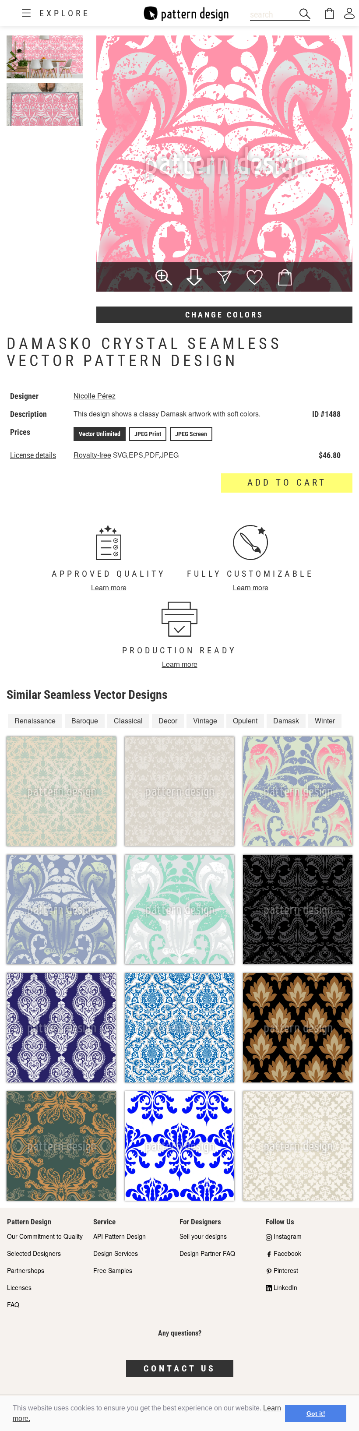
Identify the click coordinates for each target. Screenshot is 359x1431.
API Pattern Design (119, 1236)
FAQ (13, 1304)
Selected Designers (34, 1253)
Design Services (115, 1253)
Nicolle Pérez (95, 396)
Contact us (180, 1368)
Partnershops (25, 1270)
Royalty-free (92, 455)
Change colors (224, 314)
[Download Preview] (194, 278)
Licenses (19, 1287)
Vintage (205, 721)
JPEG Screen (191, 433)
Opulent (245, 721)
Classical (128, 721)
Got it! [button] (315, 1413)
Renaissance (35, 721)
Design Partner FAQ (207, 1253)
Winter (325, 721)
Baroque (84, 721)
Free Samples (112, 1270)
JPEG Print (147, 433)
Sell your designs (203, 1236)
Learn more (109, 587)
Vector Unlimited (99, 433)
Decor (167, 721)
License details (33, 455)
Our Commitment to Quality (45, 1236)
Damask (286, 721)
